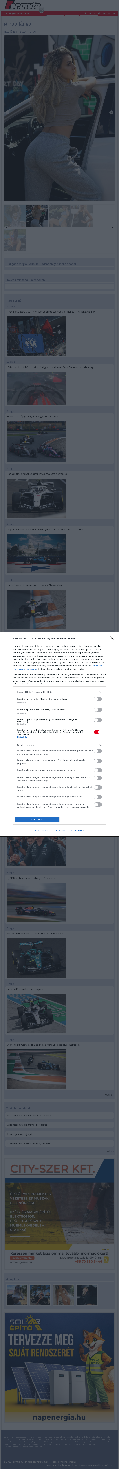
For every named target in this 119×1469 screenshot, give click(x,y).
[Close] (113, 639)
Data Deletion (42, 830)
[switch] (98, 699)
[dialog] (59, 734)
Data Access (59, 830)
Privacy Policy (77, 830)
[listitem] (59, 692)
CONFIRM (37, 819)
